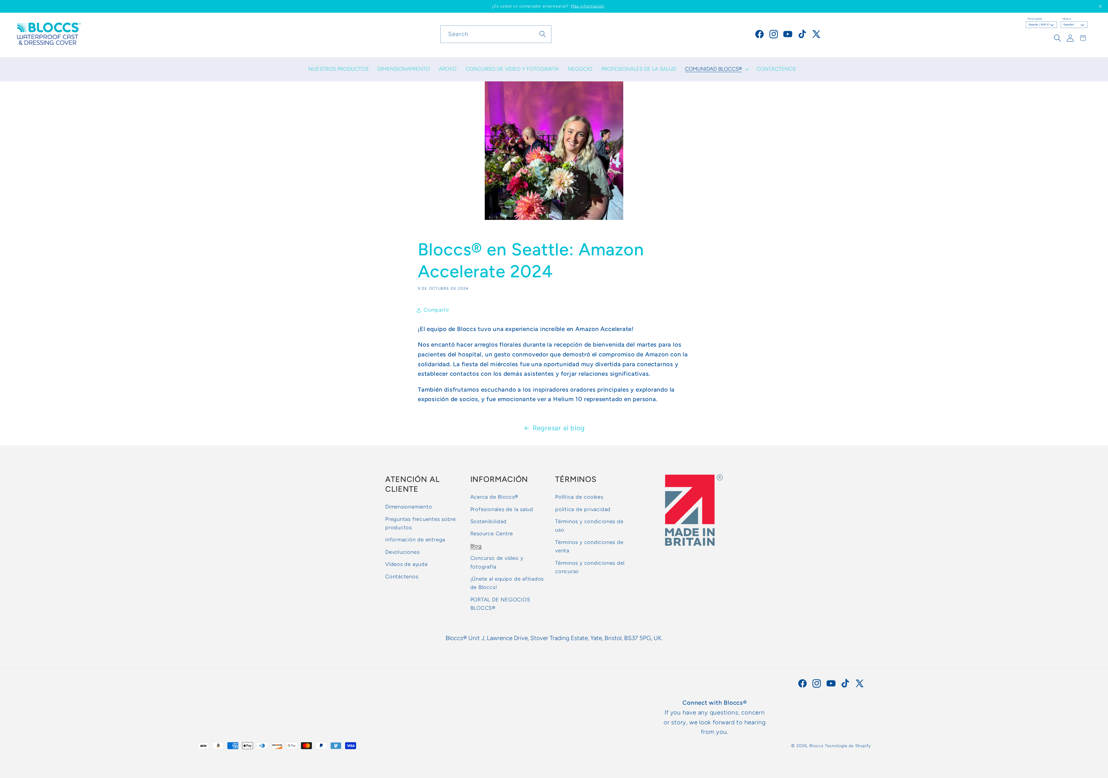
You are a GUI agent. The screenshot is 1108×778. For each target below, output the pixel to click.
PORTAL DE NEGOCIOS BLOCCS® (500, 603)
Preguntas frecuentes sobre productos (420, 523)
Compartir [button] (436, 310)
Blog (476, 546)
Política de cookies (579, 497)
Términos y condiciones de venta (589, 546)
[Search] (543, 34)
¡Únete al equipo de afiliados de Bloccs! (507, 583)
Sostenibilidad (488, 521)
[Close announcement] (1100, 6)
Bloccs (816, 745)
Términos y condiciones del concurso (590, 567)
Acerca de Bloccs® (494, 497)
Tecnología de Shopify (848, 745)
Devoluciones (402, 552)
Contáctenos (401, 576)
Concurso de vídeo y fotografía (496, 562)
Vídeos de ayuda (406, 564)
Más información (587, 6)
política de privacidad (583, 509)
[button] (716, 69)
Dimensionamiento (408, 507)
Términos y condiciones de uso (589, 525)
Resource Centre (491, 533)
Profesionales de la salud (502, 509)
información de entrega (415, 539)
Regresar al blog (559, 428)
